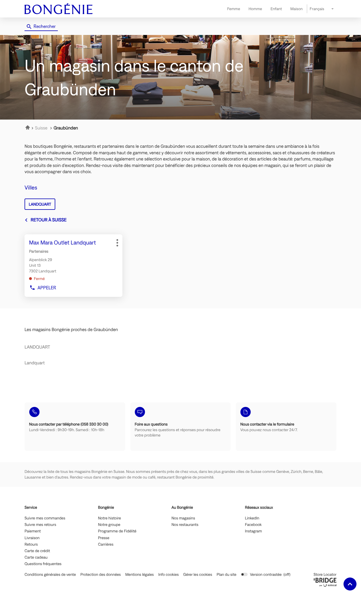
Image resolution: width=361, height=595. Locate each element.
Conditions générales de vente (50, 574)
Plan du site (226, 574)
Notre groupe (109, 525)
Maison (296, 8)
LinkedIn (252, 518)
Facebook (253, 525)
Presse (103, 538)
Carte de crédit (37, 551)
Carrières (106, 544)
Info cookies (168, 574)
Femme (233, 8)
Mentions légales (139, 574)
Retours (31, 544)
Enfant (276, 8)
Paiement (33, 531)
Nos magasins (183, 518)
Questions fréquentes (43, 564)
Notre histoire (109, 518)
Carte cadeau (36, 557)
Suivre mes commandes (45, 518)
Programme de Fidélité (117, 531)
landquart (40, 204)
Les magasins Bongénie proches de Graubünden (71, 329)
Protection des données (100, 574)
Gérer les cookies (197, 574)
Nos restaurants (184, 525)
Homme (255, 8)
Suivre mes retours (40, 525)
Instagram (253, 531)
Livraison (32, 538)
